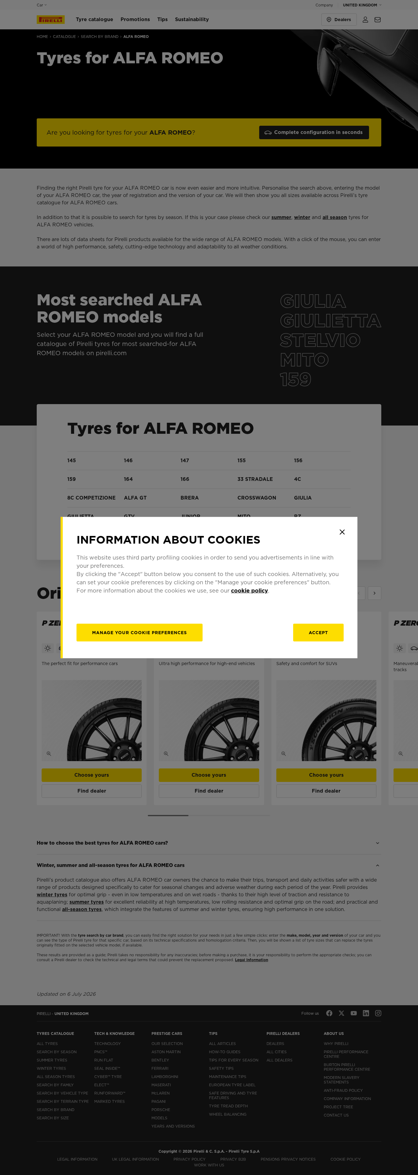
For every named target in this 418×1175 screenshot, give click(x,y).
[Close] (342, 532)
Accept (318, 632)
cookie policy (249, 590)
